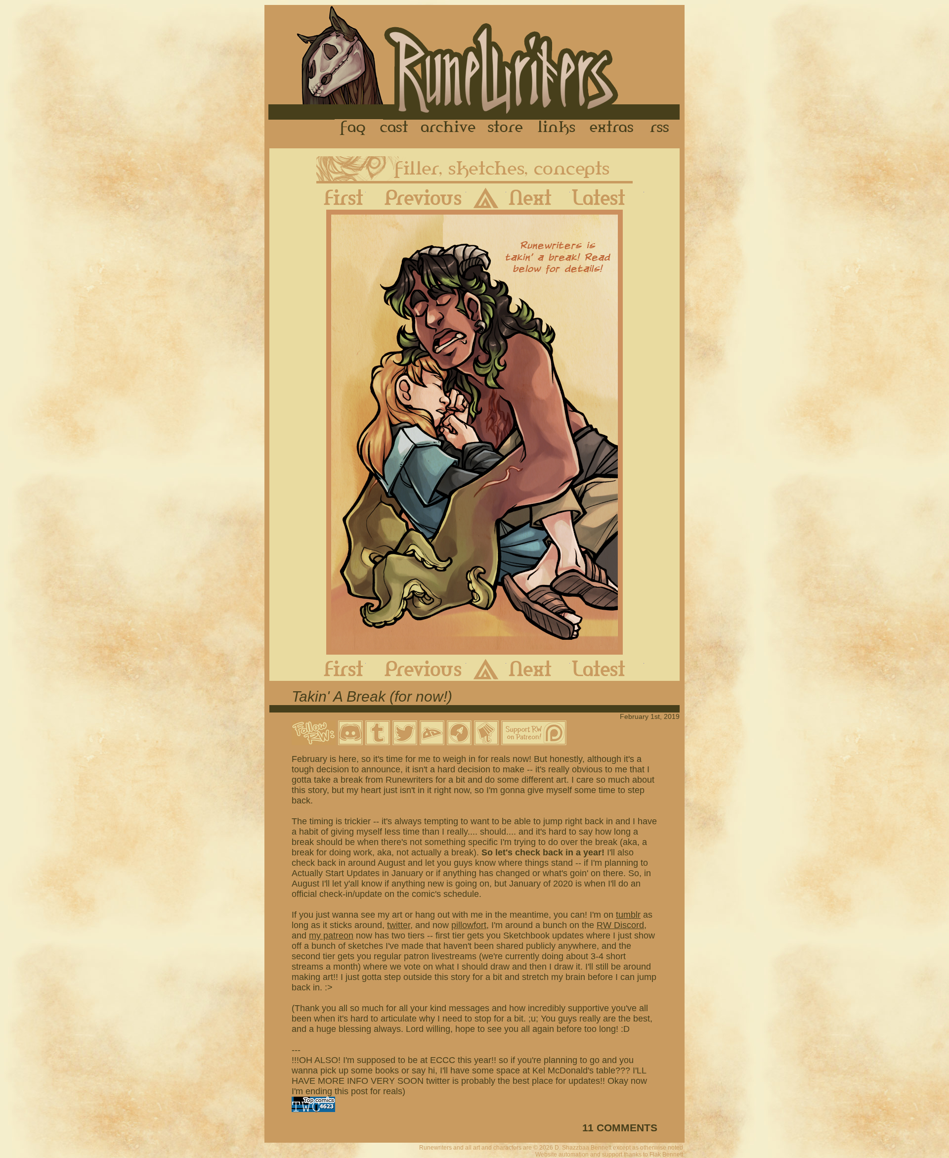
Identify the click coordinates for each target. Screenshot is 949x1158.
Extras (613, 128)
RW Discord (620, 925)
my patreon (331, 935)
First (335, 197)
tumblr (628, 915)
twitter (398, 925)
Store (505, 128)
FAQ (353, 128)
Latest (607, 197)
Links (556, 128)
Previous (416, 197)
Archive (448, 128)
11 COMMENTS (619, 1127)
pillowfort (468, 925)
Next (538, 197)
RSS (662, 128)
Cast (394, 128)
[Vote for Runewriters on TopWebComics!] (313, 1109)
